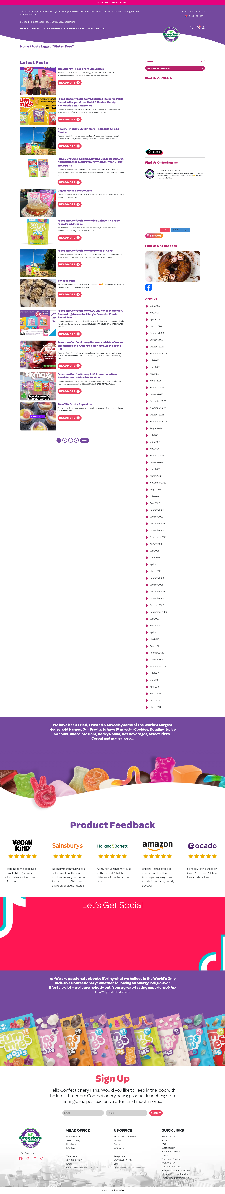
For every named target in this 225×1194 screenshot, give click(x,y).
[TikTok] (41, 1159)
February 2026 (157, 333)
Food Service (74, 28)
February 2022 (157, 510)
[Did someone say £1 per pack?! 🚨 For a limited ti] (152, 195)
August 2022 (156, 490)
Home (24, 28)
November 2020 (158, 598)
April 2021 (154, 564)
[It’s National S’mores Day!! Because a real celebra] (183, 195)
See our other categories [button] (158, 68)
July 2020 (154, 619)
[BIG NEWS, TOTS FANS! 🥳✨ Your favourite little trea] (167, 204)
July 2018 (154, 673)
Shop (35, 28)
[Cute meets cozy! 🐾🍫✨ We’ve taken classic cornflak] (198, 186)
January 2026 (156, 340)
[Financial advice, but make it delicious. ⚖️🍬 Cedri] (183, 186)
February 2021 (157, 578)
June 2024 (155, 442)
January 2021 (156, 585)
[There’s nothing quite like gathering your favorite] (152, 186)
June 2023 (155, 469)
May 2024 (154, 449)
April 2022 (155, 503)
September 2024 (158, 422)
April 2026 (155, 319)
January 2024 (156, 462)
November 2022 (158, 483)
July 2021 (154, 551)
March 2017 (155, 707)
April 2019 (155, 646)
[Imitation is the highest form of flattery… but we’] (183, 213)
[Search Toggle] (192, 27)
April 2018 (154, 687)
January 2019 (156, 660)
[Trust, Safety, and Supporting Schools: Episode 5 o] (167, 213)
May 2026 (154, 313)
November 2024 (158, 408)
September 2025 (158, 354)
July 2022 (154, 496)
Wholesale (96, 28)
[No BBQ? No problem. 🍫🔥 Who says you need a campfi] (152, 204)
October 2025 (157, 347)
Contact (200, 12)
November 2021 (158, 530)
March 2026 (156, 326)
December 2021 (158, 524)
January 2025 (156, 394)
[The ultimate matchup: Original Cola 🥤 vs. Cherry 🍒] (152, 222)
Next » (84, 440)
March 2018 (155, 694)
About (191, 12)
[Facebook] (22, 1159)
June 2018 (155, 680)
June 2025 (155, 367)
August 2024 (156, 428)
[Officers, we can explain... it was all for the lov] (198, 204)
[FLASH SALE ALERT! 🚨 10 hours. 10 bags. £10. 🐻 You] (183, 204)
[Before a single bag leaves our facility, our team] (198, 213)
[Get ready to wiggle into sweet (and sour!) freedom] (167, 186)
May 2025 (154, 374)
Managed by (112, 1190)
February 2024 (157, 456)
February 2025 (157, 388)
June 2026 (155, 306)
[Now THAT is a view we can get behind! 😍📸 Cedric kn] (167, 222)
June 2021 (155, 558)
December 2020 (158, 592)
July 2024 (154, 435)
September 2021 (158, 537)
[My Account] (202, 27)
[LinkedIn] (36, 1159)
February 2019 (157, 653)
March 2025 (156, 381)
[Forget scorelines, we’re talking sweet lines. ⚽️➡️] (198, 195)
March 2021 (155, 571)
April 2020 (155, 632)
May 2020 (155, 626)
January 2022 (156, 517)
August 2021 (156, 544)
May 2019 (154, 639)
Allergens (52, 28)
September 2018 (158, 666)
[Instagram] (29, 1159)
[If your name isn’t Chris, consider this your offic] (183, 222)
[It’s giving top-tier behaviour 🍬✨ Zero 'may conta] (167, 195)
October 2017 (156, 700)
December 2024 (158, 401)
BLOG (184, 12)
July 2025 (154, 360)
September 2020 (158, 612)
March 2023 (156, 476)
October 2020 (157, 605)
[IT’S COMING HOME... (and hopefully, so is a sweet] (198, 222)
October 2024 (157, 415)
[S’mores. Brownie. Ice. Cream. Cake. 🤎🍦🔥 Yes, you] (152, 213)
